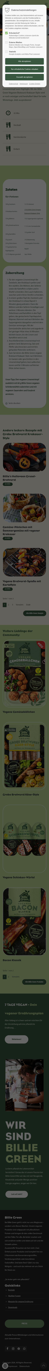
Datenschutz (13, 84)
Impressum (24, 84)
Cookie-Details (34, 84)
